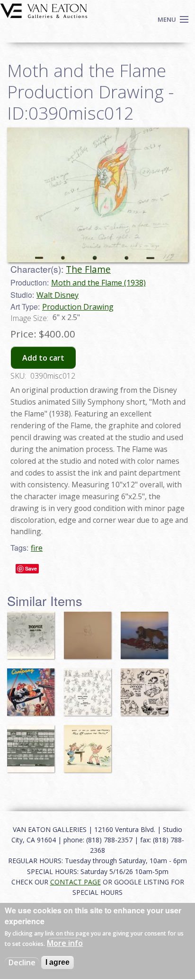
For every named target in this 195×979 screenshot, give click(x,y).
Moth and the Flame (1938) (98, 282)
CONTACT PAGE (75, 881)
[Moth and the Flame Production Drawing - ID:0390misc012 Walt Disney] (97, 194)
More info (65, 943)
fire (37, 548)
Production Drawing (78, 307)
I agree (57, 962)
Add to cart (43, 358)
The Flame (88, 269)
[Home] (44, 10)
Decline (22, 962)
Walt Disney (57, 295)
